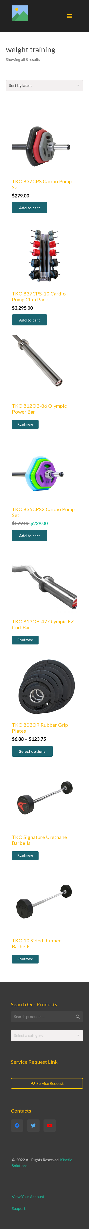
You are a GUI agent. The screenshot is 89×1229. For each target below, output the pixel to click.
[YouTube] (50, 1125)
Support (18, 1208)
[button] (29, 207)
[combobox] (47, 1035)
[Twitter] (33, 1125)
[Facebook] (17, 1125)
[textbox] (28, 1035)
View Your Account (28, 1196)
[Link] (20, 13)
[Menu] (69, 16)
